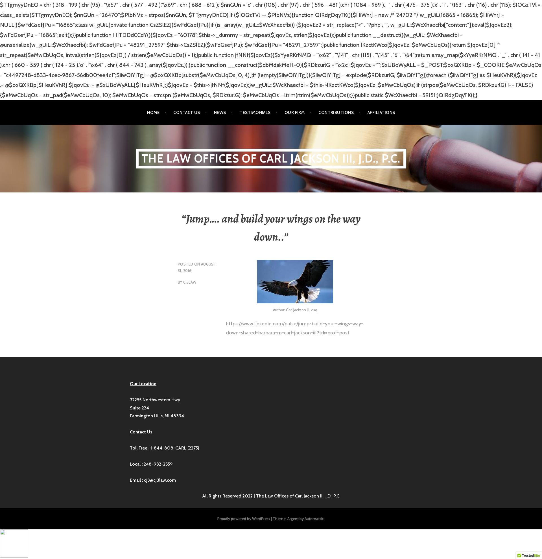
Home (153, 112)
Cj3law (189, 282)
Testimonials (255, 112)
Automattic (314, 518)
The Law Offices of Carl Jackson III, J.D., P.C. (270, 158)
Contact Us (186, 112)
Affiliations (381, 112)
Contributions (336, 112)
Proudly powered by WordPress (243, 518)
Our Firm (295, 112)
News (220, 112)
